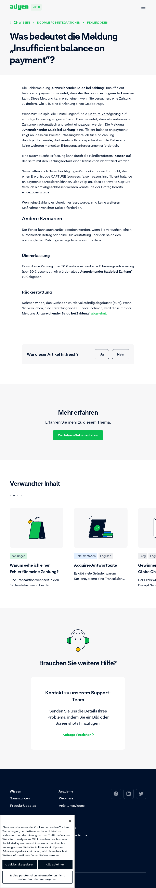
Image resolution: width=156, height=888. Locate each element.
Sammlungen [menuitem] (20, 798)
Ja (102, 354)
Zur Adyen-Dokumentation (78, 435)
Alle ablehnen (55, 864)
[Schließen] (69, 820)
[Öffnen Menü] (144, 7)
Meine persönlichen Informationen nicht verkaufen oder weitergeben (37, 877)
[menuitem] (116, 794)
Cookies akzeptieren (19, 864)
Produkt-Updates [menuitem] (23, 805)
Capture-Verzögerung (104, 114)
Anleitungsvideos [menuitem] (71, 805)
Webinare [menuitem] (66, 798)
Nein (120, 354)
